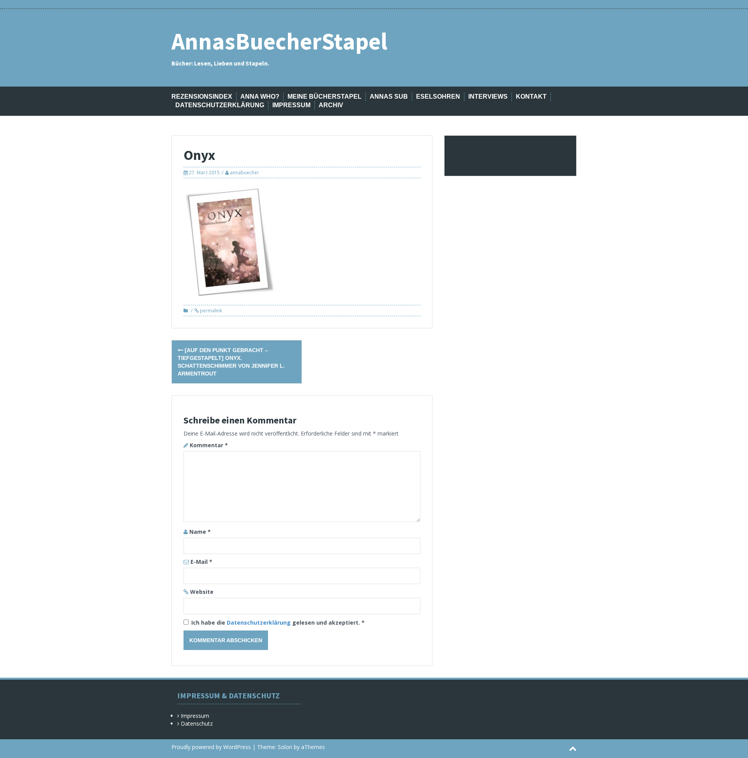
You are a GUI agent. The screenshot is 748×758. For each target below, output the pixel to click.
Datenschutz (197, 723)
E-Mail (201, 561)
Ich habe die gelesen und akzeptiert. (278, 622)
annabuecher (244, 172)
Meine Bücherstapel (325, 96)
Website (201, 591)
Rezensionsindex (201, 96)
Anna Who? (259, 96)
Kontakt (531, 96)
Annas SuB (389, 96)
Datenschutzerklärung (219, 105)
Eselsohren (438, 96)
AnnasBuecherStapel (279, 41)
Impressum (291, 105)
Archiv (331, 105)
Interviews (488, 96)
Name (200, 531)
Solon (285, 747)
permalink (210, 310)
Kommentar (209, 445)
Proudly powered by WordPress (211, 747)
